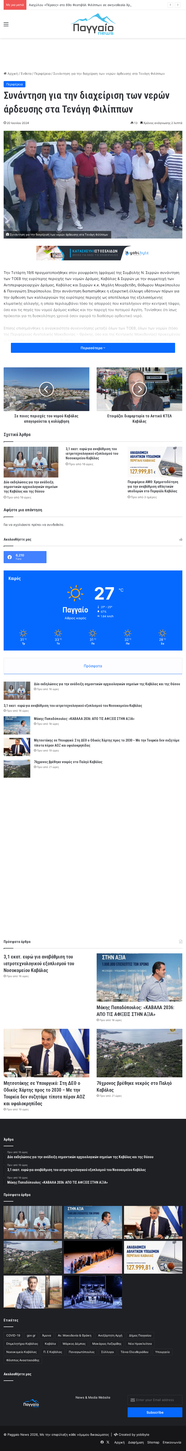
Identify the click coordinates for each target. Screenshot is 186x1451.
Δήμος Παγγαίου (140, 1335)
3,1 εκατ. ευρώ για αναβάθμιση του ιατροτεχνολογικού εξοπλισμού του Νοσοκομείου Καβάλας (92, 453)
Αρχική (12, 73)
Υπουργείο (162, 1352)
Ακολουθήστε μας (17, 1374)
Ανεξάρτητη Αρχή (110, 1335)
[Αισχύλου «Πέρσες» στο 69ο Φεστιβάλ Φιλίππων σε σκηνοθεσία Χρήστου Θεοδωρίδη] (93, 1257)
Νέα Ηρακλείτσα (140, 1343)
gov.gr (31, 1335)
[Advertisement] (93, 54)
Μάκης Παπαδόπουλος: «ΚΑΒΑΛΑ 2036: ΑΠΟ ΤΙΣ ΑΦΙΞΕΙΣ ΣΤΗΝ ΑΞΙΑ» (84, 719)
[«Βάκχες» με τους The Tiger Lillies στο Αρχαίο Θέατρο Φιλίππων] (93, 1292)
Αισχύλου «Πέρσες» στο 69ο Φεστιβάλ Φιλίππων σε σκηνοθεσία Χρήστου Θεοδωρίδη (92, 5)
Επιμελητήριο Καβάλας (22, 1343)
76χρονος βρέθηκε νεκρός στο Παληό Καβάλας (68, 762)
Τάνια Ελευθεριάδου (134, 1352)
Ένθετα (26, 73)
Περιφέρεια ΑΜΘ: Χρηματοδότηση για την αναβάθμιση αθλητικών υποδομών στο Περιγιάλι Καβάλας (153, 486)
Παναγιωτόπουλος (81, 1352)
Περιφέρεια (42, 73)
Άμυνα (46, 1335)
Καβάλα (50, 1343)
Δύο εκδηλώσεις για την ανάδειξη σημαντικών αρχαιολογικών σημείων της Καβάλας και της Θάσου (31, 486)
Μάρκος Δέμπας (74, 1343)
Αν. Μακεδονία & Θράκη (74, 1335)
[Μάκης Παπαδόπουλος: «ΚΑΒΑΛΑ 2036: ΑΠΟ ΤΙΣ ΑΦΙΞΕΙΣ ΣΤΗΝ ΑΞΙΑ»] (17, 725)
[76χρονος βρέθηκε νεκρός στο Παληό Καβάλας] (17, 768)
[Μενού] (6, 25)
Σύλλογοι (107, 1352)
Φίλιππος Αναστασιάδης (22, 1360)
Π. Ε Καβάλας (52, 1352)
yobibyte (142, 1434)
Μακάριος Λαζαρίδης (106, 1343)
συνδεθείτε (55, 525)
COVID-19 (13, 1335)
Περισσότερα (92, 348)
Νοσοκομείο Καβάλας (21, 1352)
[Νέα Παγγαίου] (93, 24)
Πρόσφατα (93, 666)
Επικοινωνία (172, 1442)
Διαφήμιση (136, 1442)
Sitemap (153, 1442)
